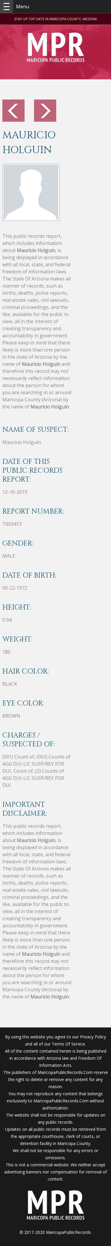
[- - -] (6, 6)
